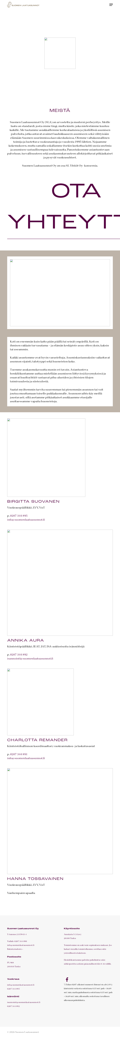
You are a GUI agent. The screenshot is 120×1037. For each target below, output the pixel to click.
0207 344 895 (19, 516)
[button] (111, 4)
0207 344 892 (19, 654)
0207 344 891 (19, 754)
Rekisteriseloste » (15, 949)
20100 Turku (70, 938)
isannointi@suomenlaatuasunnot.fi (30, 658)
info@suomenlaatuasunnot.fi (26, 519)
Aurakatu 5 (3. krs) (72, 934)
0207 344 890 (20, 941)
